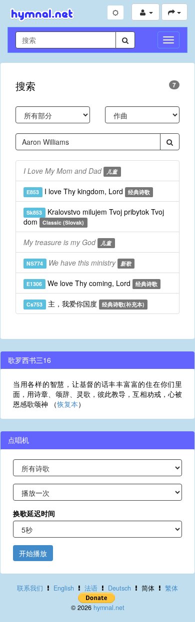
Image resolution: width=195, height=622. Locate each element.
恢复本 (67, 404)
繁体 (171, 588)
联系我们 (30, 588)
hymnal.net (109, 607)
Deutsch (119, 588)
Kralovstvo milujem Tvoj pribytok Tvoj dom (94, 217)
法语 (91, 588)
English (64, 588)
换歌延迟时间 (34, 513)
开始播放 (33, 553)
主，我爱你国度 (85, 304)
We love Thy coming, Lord (92, 283)
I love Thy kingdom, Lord (88, 191)
